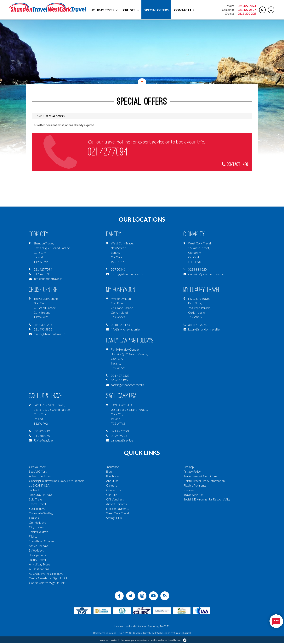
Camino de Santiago (41, 513)
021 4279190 (43, 431)
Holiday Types (102, 10)
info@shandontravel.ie (48, 278)
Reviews (189, 490)
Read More (174, 640)
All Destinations (39, 569)
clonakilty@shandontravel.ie (206, 274)
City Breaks (36, 527)
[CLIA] (142, 610)
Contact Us (184, 10)
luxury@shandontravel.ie (204, 329)
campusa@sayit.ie (122, 440)
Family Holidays (38, 532)
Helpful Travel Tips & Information (204, 480)
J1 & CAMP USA (39, 485)
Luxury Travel (37, 559)
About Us (112, 480)
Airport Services (116, 504)
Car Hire (111, 494)
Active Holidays (38, 545)
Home (38, 116)
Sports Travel (37, 504)
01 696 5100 (119, 380)
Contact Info (236, 164)
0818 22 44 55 (120, 324)
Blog (109, 471)
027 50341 (118, 269)
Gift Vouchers (38, 467)
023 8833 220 (197, 269)
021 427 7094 (246, 6)
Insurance (112, 467)
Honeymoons (37, 555)
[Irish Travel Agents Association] (122, 610)
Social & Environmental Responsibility (207, 499)
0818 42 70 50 (197, 324)
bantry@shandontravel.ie (127, 274)
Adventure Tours (40, 476)
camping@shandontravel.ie (128, 385)
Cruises (129, 10)
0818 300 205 (246, 13)
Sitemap (189, 467)
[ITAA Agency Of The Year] (181, 610)
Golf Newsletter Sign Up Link (47, 583)
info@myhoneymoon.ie (125, 329)
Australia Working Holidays (46, 573)
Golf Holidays (37, 522)
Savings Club (114, 518)
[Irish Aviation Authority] (201, 610)
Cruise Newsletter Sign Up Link (48, 578)
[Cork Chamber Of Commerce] (102, 610)
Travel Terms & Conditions (200, 476)
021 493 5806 (43, 329)
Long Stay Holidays (41, 494)
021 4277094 (107, 152)
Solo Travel (36, 499)
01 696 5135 (42, 274)
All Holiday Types (39, 564)
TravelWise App (193, 494)
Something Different (42, 541)
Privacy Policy (192, 471)
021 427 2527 (246, 9)
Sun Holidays (37, 508)
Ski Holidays (36, 550)
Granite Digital (182, 632)
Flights (33, 536)
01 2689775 (42, 435)
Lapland (34, 490)
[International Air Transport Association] (82, 610)
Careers (111, 485)
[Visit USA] (162, 610)
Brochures (113, 476)
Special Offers (156, 10)
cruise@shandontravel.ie (49, 334)
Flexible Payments (117, 508)
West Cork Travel (117, 513)
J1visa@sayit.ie (43, 440)
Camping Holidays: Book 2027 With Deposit (56, 480)
